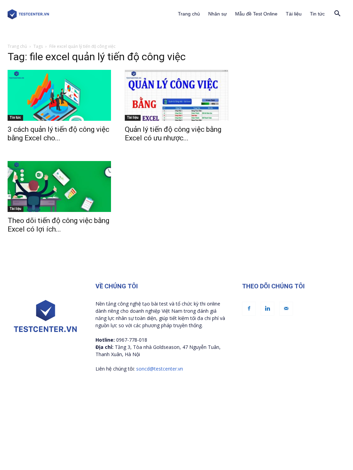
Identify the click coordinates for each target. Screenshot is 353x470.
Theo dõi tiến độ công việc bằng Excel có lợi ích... (58, 224)
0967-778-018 (131, 340)
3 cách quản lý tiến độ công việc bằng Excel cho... (58, 133)
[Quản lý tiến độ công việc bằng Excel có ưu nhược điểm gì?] (176, 95)
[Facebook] (249, 309)
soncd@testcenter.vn (159, 368)
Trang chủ (189, 14)
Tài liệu (294, 14)
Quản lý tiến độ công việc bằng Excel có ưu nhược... (173, 133)
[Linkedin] (267, 309)
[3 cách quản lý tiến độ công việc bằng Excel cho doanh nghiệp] (59, 95)
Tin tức (317, 14)
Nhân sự (217, 14)
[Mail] (286, 309)
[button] (337, 14)
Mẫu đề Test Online (256, 14)
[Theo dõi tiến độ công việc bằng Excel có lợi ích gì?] (59, 186)
